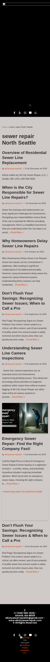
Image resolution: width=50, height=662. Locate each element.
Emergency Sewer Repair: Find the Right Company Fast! (22, 443)
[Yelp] (19, 113)
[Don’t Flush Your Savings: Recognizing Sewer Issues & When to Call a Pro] (25, 505)
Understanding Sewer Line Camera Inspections (22, 353)
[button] (30, 105)
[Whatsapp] (35, 113)
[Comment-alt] (30, 113)
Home (4, 127)
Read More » (17, 232)
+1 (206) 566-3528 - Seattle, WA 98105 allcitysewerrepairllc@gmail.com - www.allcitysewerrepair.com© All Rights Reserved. (25, 617)
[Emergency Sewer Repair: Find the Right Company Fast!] (25, 418)
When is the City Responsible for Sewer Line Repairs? (23, 192)
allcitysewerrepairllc (13, 168)
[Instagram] (25, 113)
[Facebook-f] (14, 113)
